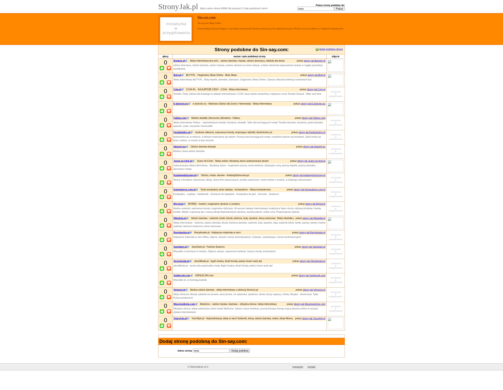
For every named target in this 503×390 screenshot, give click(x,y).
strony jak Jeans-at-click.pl (311, 161)
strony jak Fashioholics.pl (311, 132)
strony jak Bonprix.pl (314, 60)
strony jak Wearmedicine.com (309, 304)
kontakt (311, 366)
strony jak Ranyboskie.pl (312, 232)
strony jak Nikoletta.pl (314, 218)
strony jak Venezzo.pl (314, 289)
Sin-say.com (206, 17)
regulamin (297, 366)
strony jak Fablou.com (313, 118)
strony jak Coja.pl (316, 89)
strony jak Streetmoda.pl (312, 261)
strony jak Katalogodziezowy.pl (309, 175)
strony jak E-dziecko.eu (313, 103)
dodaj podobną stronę (331, 49)
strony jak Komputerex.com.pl (309, 189)
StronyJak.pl (179, 6)
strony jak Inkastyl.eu (314, 146)
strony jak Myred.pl (315, 204)
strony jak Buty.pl (316, 75)
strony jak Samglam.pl (313, 246)
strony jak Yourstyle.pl (313, 318)
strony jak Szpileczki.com (312, 275)
